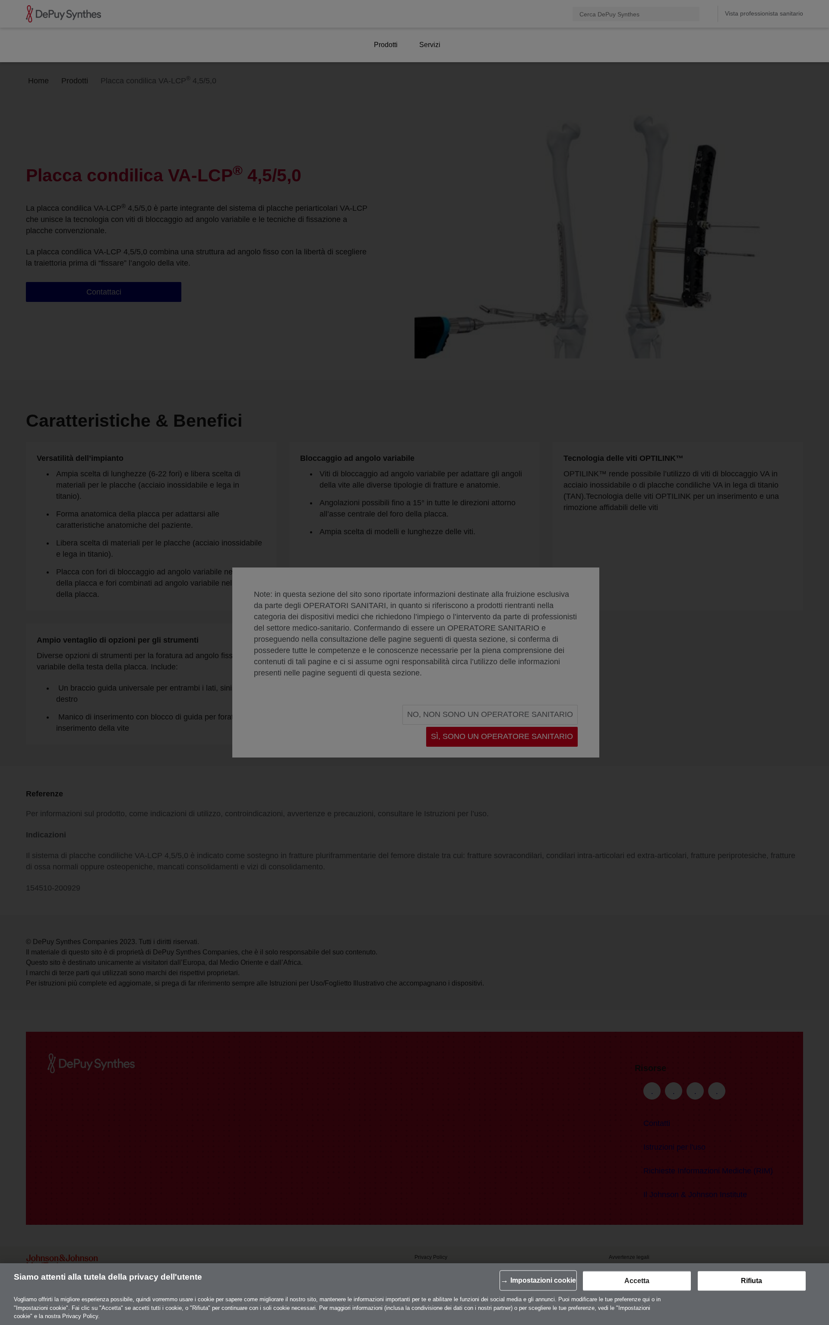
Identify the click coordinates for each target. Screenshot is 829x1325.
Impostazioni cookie (543, 1280)
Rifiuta (751, 1281)
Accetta (636, 1281)
